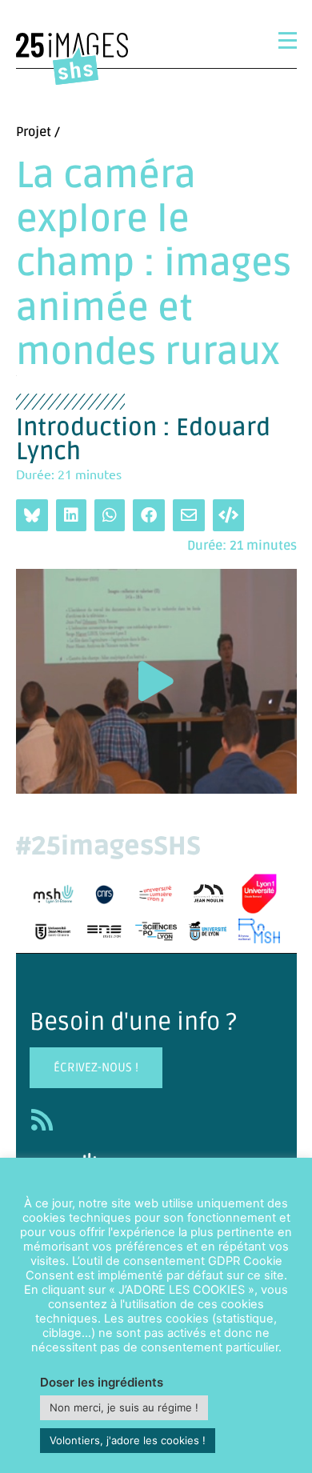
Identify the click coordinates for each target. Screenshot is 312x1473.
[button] (156, 681)
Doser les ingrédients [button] (101, 1382)
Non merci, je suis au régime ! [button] (124, 1407)
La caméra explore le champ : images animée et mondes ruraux (153, 264)
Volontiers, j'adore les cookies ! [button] (128, 1440)
